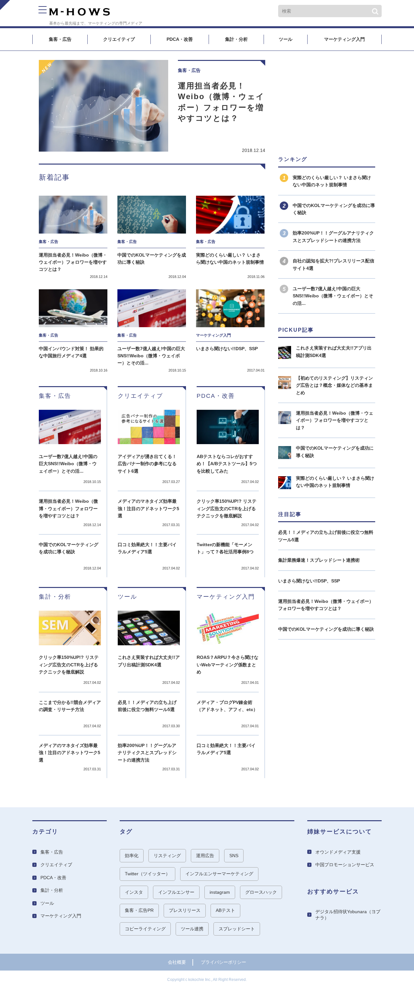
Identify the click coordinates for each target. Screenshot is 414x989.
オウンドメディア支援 (338, 852)
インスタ (134, 892)
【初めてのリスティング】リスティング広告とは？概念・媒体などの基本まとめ (334, 385)
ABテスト (225, 910)
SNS (233, 855)
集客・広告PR (139, 910)
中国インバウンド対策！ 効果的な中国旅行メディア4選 (71, 352)
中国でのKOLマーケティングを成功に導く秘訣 (151, 258)
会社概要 (177, 962)
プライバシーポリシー (223, 962)
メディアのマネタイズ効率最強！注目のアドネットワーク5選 (148, 508)
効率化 (131, 855)
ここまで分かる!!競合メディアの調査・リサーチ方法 (70, 706)
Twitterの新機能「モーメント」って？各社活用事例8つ (225, 548)
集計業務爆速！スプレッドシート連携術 (319, 560)
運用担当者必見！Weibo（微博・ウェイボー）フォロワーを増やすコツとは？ (221, 102)
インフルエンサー (176, 892)
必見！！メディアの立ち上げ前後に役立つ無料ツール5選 (147, 706)
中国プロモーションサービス (344, 864)
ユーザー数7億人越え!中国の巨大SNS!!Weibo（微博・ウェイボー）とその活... (151, 356)
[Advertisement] (326, 100)
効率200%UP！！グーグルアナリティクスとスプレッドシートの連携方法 (147, 753)
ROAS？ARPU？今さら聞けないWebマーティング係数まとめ (227, 664)
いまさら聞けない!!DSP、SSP (227, 348)
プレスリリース (185, 910)
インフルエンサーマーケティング (219, 873)
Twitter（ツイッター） (147, 873)
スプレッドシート (237, 928)
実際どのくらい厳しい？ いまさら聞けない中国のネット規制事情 (230, 258)
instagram (220, 892)
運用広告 (205, 855)
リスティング (167, 855)
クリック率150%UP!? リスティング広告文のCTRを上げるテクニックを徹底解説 (226, 508)
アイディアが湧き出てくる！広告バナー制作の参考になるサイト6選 (147, 464)
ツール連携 (192, 928)
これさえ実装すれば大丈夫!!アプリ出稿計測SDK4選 (149, 661)
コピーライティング (145, 928)
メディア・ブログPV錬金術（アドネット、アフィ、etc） (227, 706)
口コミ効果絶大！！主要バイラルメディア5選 (147, 548)
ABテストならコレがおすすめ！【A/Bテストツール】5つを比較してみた (227, 464)
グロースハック (261, 892)
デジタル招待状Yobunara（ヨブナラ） (347, 915)
